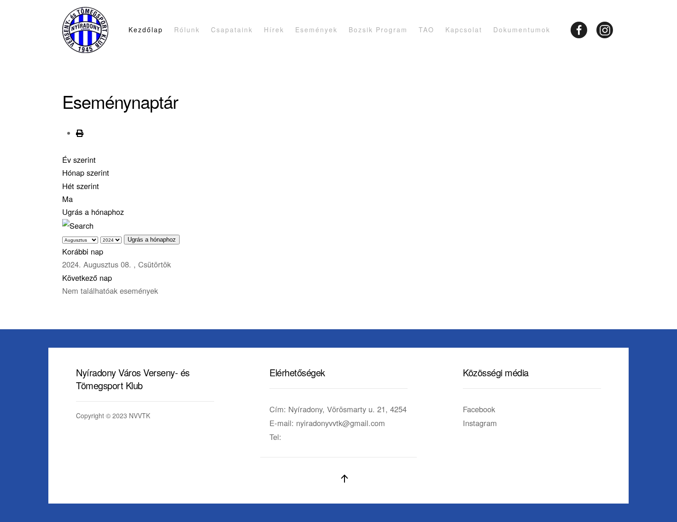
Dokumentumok (521, 29)
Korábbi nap (82, 251)
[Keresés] (77, 224)
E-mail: (327, 422)
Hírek (274, 29)
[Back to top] (344, 478)
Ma (67, 198)
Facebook (479, 409)
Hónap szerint (85, 172)
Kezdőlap (145, 29)
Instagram (480, 422)
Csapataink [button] (232, 29)
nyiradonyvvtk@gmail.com (340, 422)
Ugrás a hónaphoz (93, 211)
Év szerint (79, 159)
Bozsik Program (378, 29)
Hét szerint (80, 185)
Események (316, 29)
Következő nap (87, 277)
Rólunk (187, 29)
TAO (426, 29)
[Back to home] (85, 30)
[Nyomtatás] (80, 132)
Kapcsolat (463, 29)
